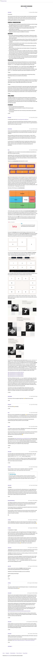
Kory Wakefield (12, 222)
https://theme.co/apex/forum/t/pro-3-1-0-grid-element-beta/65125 (23, 640)
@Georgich (23, 414)
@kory (16, 529)
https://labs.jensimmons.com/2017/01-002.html (15, 374)
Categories (7, 653)
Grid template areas (13, 474)
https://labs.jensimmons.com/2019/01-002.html (22, 438)
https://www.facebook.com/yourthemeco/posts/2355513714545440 (19, 611)
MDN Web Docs (12, 472)
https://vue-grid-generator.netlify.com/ (22, 119)
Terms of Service (19, 653)
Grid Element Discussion (26, 6)
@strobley (9, 487)
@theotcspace (10, 549)
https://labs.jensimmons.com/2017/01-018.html (15, 373)
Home (4, 653)
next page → (10, 646)
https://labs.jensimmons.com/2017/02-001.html (15, 376)
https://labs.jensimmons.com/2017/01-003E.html (16, 372)
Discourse (8, 655)
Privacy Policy (25, 653)
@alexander (13, 521)
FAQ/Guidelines (12, 653)
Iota (21, 223)
